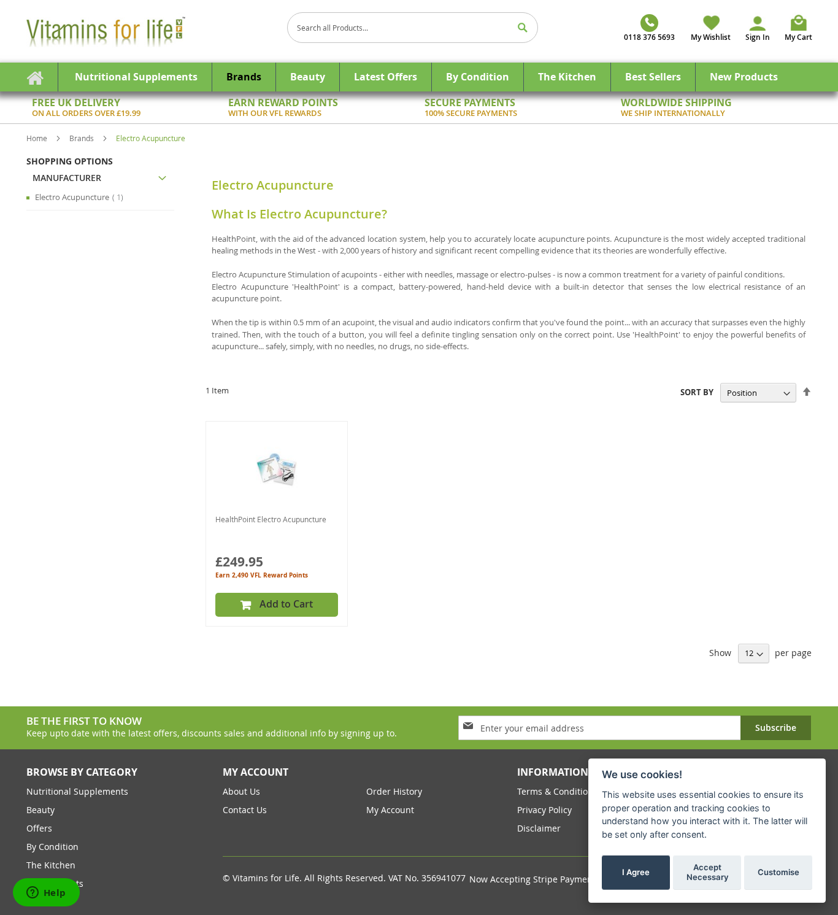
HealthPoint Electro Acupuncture (270, 519)
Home (37, 138)
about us (241, 791)
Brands (82, 138)
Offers (39, 828)
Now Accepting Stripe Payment (533, 879)
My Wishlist (711, 37)
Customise (778, 871)
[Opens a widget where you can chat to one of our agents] (46, 893)
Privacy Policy (544, 810)
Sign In (757, 37)
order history (394, 791)
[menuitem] (136, 77)
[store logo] (152, 31)
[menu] (419, 77)
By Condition (52, 846)
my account (390, 810)
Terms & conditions (557, 791)
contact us (245, 810)
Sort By (696, 392)
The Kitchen (50, 865)
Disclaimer (539, 828)
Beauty (40, 810)
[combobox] (413, 27)
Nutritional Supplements (77, 791)
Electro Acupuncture (83, 197)
